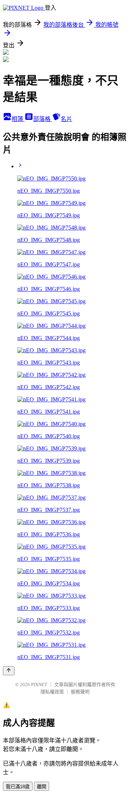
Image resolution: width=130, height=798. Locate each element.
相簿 (18, 119)
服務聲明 (80, 691)
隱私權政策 (52, 691)
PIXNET (39, 684)
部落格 (42, 119)
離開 (41, 786)
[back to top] (8, 670)
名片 (66, 119)
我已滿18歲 (18, 786)
